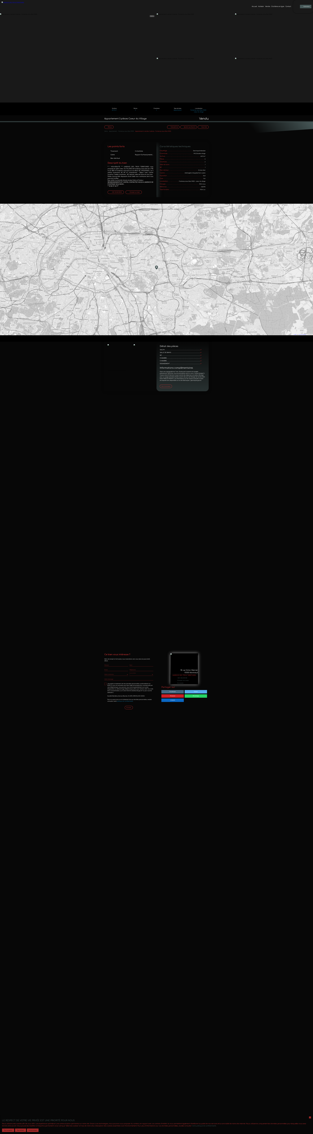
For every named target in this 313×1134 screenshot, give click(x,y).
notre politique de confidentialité (204, 1126)
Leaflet (295, 334)
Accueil (254, 6)
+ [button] (1, 205)
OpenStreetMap (302, 334)
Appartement (113, 131)
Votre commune (109, 674)
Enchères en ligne (277, 6)
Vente (106, 131)
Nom (130, 665)
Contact (288, 6)
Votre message (108, 679)
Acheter (261, 6)
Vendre (267, 6)
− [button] (1, 208)
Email (106, 669)
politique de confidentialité (125, 701)
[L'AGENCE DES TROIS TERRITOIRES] (13, 6)
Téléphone (132, 669)
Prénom (106, 665)
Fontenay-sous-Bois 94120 (126, 131)
